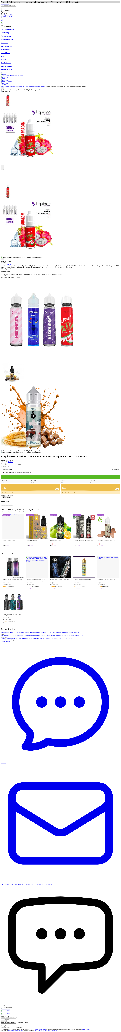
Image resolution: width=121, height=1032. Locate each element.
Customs (48, 635)
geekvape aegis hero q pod (31, 632)
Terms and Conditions (44, 638)
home (2, 86)
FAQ (8, 641)
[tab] (60, 277)
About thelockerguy (6, 638)
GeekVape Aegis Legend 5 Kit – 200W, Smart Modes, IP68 (12, 615)
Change (117, 469)
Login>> (7, 545)
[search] (1, 9)
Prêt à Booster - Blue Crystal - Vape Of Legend (107, 579)
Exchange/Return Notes (7, 505)
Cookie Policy (54, 638)
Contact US (4, 641)
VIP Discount (62, 638)
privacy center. (86, 1029)
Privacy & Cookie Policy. (39, 1029)
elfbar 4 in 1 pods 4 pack (7, 632)
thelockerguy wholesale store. (15, 1030)
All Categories (69, 638)
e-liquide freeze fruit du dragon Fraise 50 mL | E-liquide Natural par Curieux (25, 86)
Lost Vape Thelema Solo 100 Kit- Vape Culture (59, 579)
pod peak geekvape (19, 632)
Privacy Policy (35, 638)
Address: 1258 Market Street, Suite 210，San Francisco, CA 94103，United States (31, 884)
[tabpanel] (60, 365)
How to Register (5, 635)
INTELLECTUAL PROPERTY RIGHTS (46, 1030)
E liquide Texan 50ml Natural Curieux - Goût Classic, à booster (106, 541)
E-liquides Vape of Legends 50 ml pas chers (82, 579)
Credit (34, 635)
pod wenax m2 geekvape (72, 632)
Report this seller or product (8, 264)
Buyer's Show (18, 638)
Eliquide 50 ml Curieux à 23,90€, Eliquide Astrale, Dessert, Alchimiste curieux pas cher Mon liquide (84, 541)
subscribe (3, 1021)
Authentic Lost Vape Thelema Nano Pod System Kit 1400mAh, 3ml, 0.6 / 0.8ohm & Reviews (12, 580)
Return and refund (63, 635)
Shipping (43, 635)
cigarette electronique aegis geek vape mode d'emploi (52, 632)
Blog (12, 638)
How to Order (13, 635)
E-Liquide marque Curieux (55, 540)
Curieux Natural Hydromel (32, 540)
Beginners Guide (26, 638)
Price (18, 635)
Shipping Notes (5, 501)
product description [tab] (6, 276)
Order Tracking (55, 635)
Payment (38, 635)
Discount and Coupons (26, 635)
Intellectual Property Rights (76, 635)
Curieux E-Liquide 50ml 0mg (9, 540)
